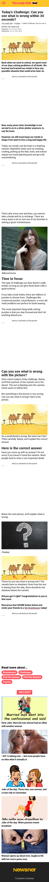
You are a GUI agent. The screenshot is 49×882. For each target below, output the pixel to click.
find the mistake (32, 677)
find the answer (11, 677)
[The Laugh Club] (24, 3)
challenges (25, 672)
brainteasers (9, 672)
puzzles (7, 682)
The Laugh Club (7, 23)
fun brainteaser (32, 608)
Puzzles (17, 23)
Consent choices (24, 878)
